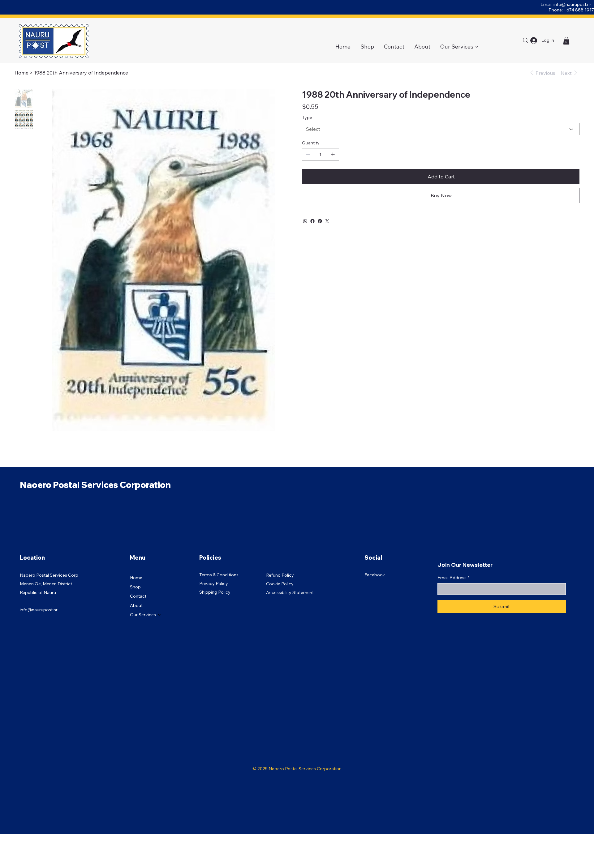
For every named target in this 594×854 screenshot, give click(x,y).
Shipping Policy (214, 592)
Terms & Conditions (219, 575)
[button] (566, 41)
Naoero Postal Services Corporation (95, 484)
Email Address (453, 577)
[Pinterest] (320, 221)
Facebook (374, 575)
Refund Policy (280, 575)
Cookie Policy (280, 584)
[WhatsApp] (305, 221)
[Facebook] (312, 221)
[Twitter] (327, 221)
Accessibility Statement (290, 592)
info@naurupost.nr (572, 4)
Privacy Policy (213, 583)
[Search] (525, 40)
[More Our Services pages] (476, 46)
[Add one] (333, 154)
